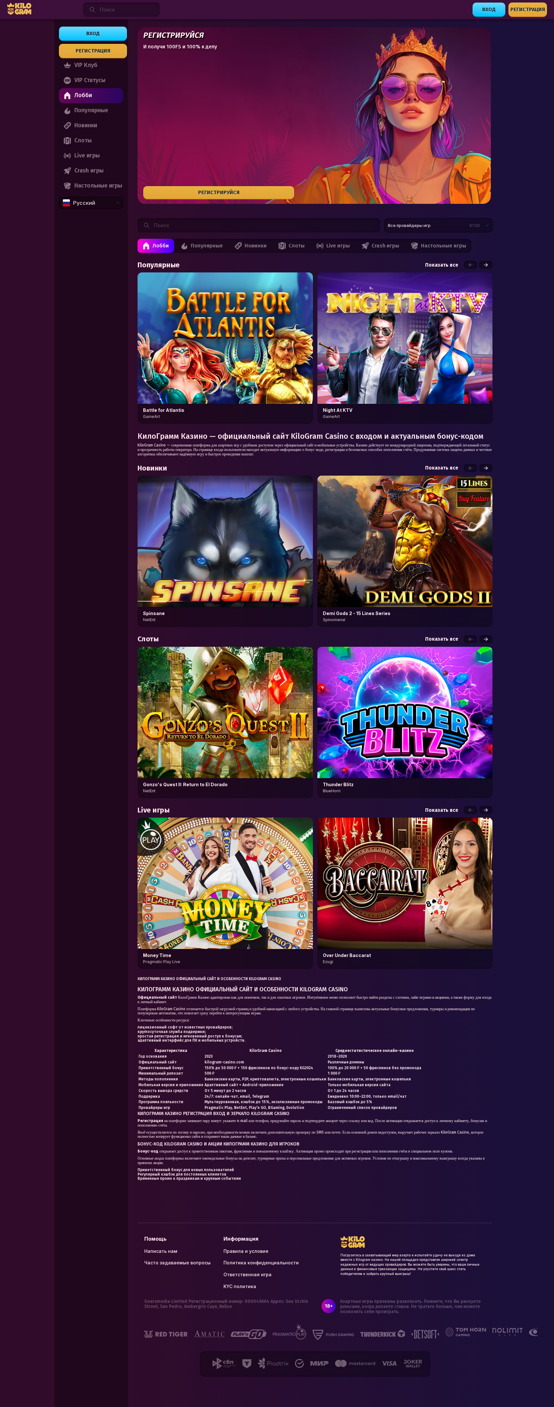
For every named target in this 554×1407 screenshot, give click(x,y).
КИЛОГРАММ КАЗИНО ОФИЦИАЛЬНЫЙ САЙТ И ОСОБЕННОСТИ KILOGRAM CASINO (209, 979)
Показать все (441, 265)
